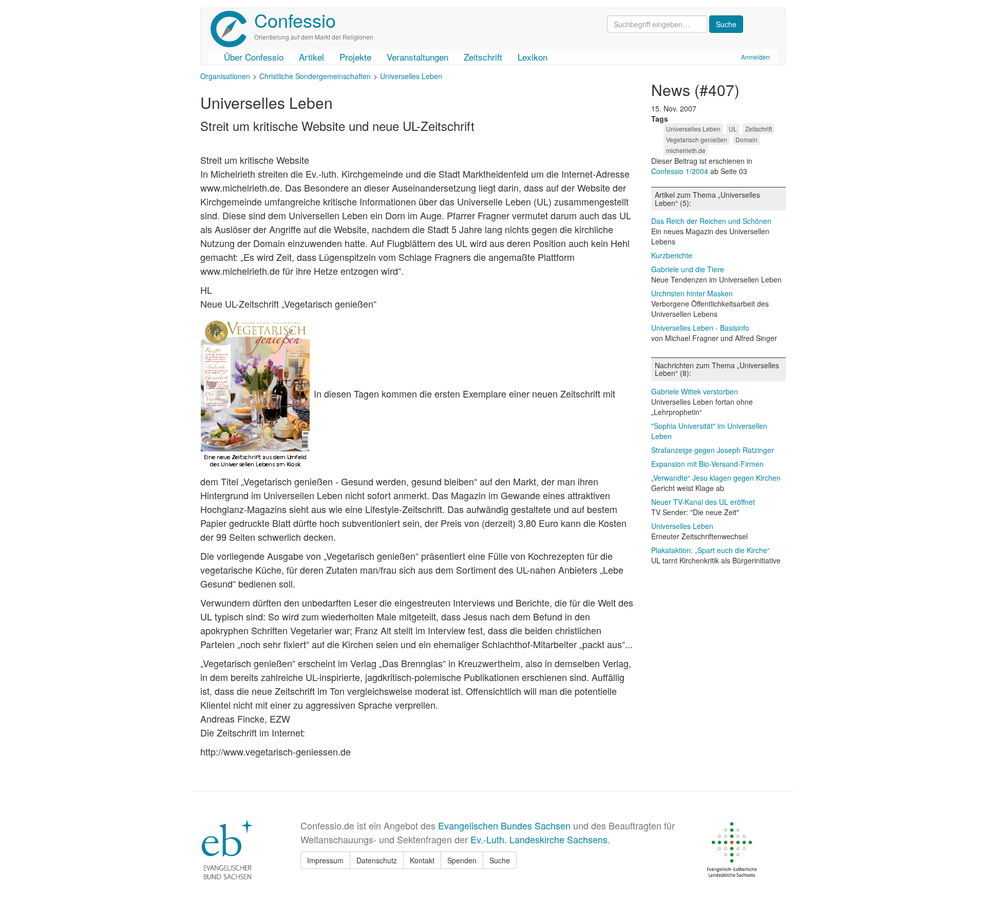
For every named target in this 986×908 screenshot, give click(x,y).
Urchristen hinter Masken (692, 293)
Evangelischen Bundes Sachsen (504, 825)
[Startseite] (232, 29)
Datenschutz (376, 860)
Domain (746, 139)
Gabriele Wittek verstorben (694, 391)
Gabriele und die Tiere (687, 269)
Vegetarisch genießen (696, 139)
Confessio (295, 20)
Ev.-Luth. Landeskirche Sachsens (539, 839)
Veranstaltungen (417, 56)
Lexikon (532, 56)
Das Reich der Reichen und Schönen (711, 221)
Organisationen (225, 76)
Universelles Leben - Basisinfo (700, 328)
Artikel (311, 56)
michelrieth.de (686, 150)
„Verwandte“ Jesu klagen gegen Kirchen (716, 477)
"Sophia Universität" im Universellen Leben (709, 431)
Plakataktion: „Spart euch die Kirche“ (710, 550)
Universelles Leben (411, 76)
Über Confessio (253, 56)
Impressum (325, 860)
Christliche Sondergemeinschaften (315, 76)
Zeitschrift (483, 56)
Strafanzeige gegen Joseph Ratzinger (712, 450)
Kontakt (422, 860)
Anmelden (755, 56)
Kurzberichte (671, 255)
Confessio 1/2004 (680, 171)
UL (733, 128)
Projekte (355, 56)
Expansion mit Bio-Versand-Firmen (707, 464)
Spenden (462, 860)
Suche (499, 860)
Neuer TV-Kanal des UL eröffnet (703, 502)
